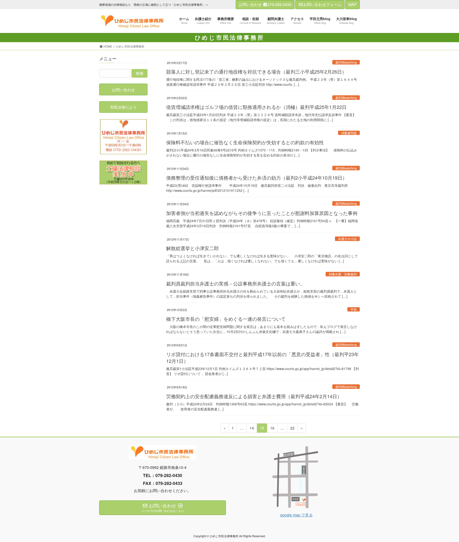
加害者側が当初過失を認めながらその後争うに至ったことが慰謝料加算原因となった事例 (261, 212)
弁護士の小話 (347, 238)
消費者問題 (349, 133)
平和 (353, 309)
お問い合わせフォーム (322, 4)
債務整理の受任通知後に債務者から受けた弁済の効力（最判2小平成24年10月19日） (256, 177)
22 (292, 429)
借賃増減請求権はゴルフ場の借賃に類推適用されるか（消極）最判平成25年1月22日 (256, 106)
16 (272, 429)
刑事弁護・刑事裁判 (343, 274)
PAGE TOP (444, 521)
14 (251, 429)
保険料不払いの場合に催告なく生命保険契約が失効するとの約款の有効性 (245, 142)
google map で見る (296, 515)
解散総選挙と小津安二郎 (192, 248)
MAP (352, 4)
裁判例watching (346, 62)
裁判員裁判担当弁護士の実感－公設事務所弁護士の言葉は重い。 (235, 283)
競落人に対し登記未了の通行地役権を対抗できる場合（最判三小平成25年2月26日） (256, 71)
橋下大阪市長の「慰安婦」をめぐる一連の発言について (226, 318)
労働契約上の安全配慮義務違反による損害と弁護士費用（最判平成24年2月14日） (254, 396)
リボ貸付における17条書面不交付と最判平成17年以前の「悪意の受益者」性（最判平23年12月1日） (262, 357)
